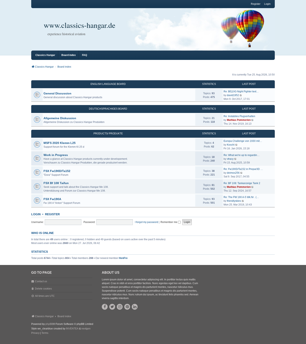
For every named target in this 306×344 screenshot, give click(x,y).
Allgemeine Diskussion (60, 118)
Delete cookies (43, 288)
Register (52, 214)
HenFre (123, 258)
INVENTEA (72, 328)
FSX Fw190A (52, 199)
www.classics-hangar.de (79, 25)
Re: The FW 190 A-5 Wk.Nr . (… (241, 197)
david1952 (233, 95)
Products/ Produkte (108, 133)
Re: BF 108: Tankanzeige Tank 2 (242, 183)
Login (36, 214)
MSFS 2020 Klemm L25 (60, 143)
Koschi (231, 144)
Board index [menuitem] (68, 55)
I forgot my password (146, 222)
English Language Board (108, 84)
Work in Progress (56, 155)
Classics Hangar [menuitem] (45, 55)
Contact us (41, 281)
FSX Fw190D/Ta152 (57, 171)
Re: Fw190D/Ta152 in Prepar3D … (243, 169)
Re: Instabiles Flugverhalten (239, 116)
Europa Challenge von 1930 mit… (243, 141)
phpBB (49, 324)
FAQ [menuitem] (84, 55)
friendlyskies (234, 200)
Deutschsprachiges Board (108, 108)
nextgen (86, 328)
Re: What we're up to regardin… (242, 155)
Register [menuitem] (255, 3)
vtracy (230, 158)
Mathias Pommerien (239, 120)
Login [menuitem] (267, 3)
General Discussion (57, 93)
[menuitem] (35, 333)
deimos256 (233, 172)
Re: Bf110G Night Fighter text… (241, 91)
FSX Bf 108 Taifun (56, 183)
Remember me (169, 222)
